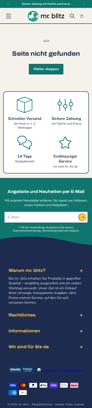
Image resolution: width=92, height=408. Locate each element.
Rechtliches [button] (22, 315)
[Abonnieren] (82, 217)
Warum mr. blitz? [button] (27, 270)
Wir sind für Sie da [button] (29, 346)
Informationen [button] (24, 330)
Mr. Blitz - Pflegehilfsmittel (35, 404)
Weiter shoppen (46, 69)
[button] (8, 16)
